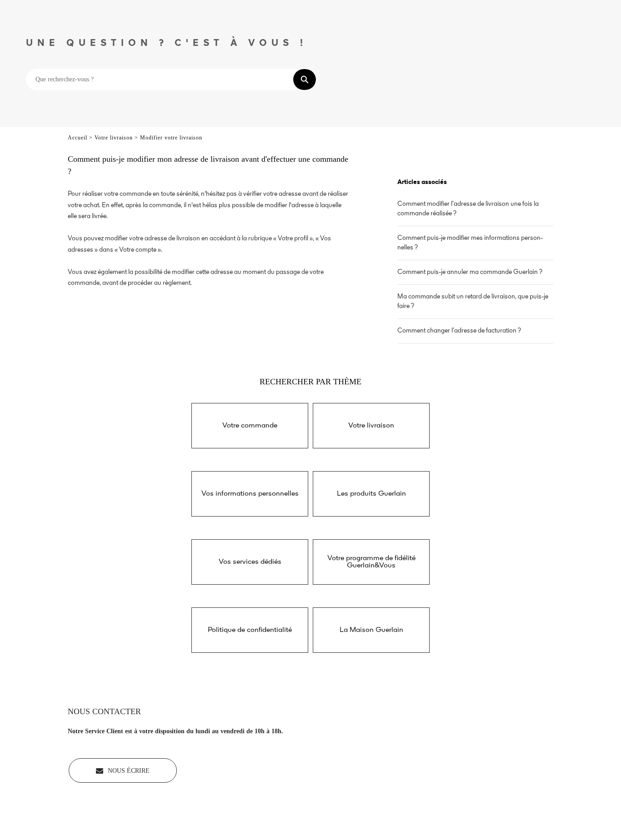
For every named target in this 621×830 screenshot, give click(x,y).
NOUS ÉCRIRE (129, 770)
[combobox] (159, 79)
